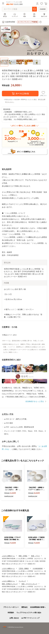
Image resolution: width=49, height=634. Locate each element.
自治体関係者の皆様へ (38, 607)
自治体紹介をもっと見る (34, 401)
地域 (24, 16)
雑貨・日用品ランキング (10, 584)
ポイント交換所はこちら (26, 152)
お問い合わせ (14, 618)
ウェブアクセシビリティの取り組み (29, 612)
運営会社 (24, 607)
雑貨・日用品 (23, 556)
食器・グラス (35, 556)
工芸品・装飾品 (24, 568)
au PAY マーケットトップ (30, 618)
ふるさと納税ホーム (8, 556)
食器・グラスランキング (29, 584)
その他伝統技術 (38, 568)
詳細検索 (43, 9)
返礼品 (5, 16)
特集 (34, 16)
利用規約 (11, 612)
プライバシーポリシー (11, 607)
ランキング (15, 16)
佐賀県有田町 (10, 22)
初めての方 (44, 16)
